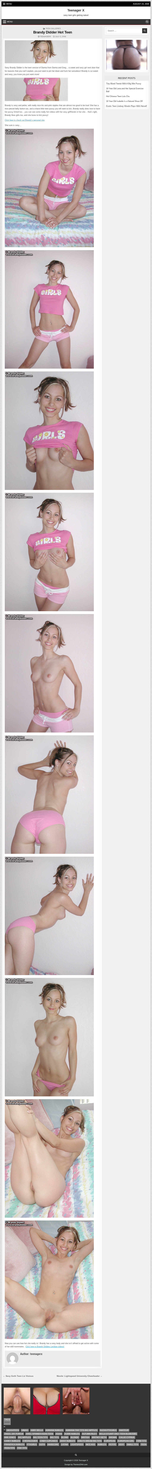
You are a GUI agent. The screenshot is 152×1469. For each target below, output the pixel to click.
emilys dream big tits (89, 1441)
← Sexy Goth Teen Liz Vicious (18, 1376)
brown (112, 1437)
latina (64, 1444)
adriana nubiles (54, 1430)
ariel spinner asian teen (39, 1434)
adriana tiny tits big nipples (81, 1430)
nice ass (90, 1444)
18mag (25, 1430)
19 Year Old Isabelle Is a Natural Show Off (124, 101)
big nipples (24, 1437)
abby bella (37, 1430)
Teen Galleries (53, 29)
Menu (9, 4)
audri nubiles (72, 1434)
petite (112, 1444)
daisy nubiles (67, 1441)
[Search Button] (147, 22)
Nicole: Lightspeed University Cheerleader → (79, 1376)
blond (64, 1437)
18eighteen (13, 1430)
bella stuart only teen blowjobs (118, 1434)
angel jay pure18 (13, 1434)
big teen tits (40, 1437)
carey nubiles (12, 1441)
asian (59, 1434)
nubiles (102, 1444)
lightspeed (77, 1444)
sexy (121, 1444)
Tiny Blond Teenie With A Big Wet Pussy (123, 83)
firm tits (141, 1441)
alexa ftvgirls (108, 1430)
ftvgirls (32, 1444)
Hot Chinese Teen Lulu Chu (118, 96)
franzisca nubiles (14, 1444)
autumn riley (89, 1434)
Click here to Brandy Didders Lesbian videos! (45, 1346)
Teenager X (75, 10)
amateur (124, 1430)
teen (143, 1444)
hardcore (53, 1444)
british (85, 1437)
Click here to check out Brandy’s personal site (24, 120)
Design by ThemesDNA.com (76, 1465)
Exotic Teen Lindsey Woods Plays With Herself (126, 106)
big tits (54, 1437)
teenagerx (45, 36)
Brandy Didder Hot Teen (52, 32)
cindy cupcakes (48, 1441)
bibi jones (9, 1437)
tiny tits (22, 1448)
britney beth (99, 1437)
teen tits (9, 1448)
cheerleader (30, 1441)
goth (42, 1444)
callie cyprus (126, 1437)
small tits (132, 1444)
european (109, 1441)
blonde (75, 1437)
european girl (126, 1441)
